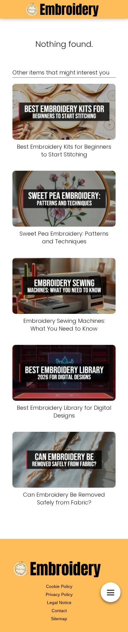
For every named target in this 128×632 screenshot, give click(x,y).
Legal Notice (59, 602)
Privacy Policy (59, 594)
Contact (59, 610)
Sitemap (59, 618)
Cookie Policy (59, 586)
